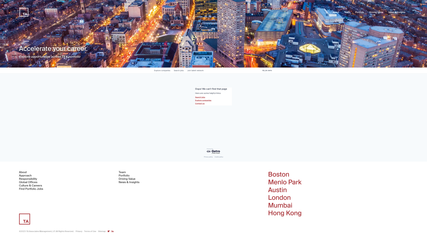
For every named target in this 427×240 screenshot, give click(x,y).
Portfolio (124, 175)
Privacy (79, 231)
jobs (179, 70)
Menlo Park (284, 182)
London (279, 198)
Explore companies (203, 100)
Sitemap (102, 231)
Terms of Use (90, 231)
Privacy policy (208, 157)
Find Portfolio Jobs (31, 189)
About (23, 172)
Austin (277, 190)
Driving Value (127, 179)
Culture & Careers (30, 185)
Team (122, 172)
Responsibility (28, 179)
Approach (25, 175)
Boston (278, 174)
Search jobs (200, 97)
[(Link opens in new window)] (108, 231)
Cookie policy (219, 157)
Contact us (200, 103)
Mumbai (280, 205)
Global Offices (28, 182)
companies (162, 70)
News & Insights (129, 182)
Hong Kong (285, 213)
